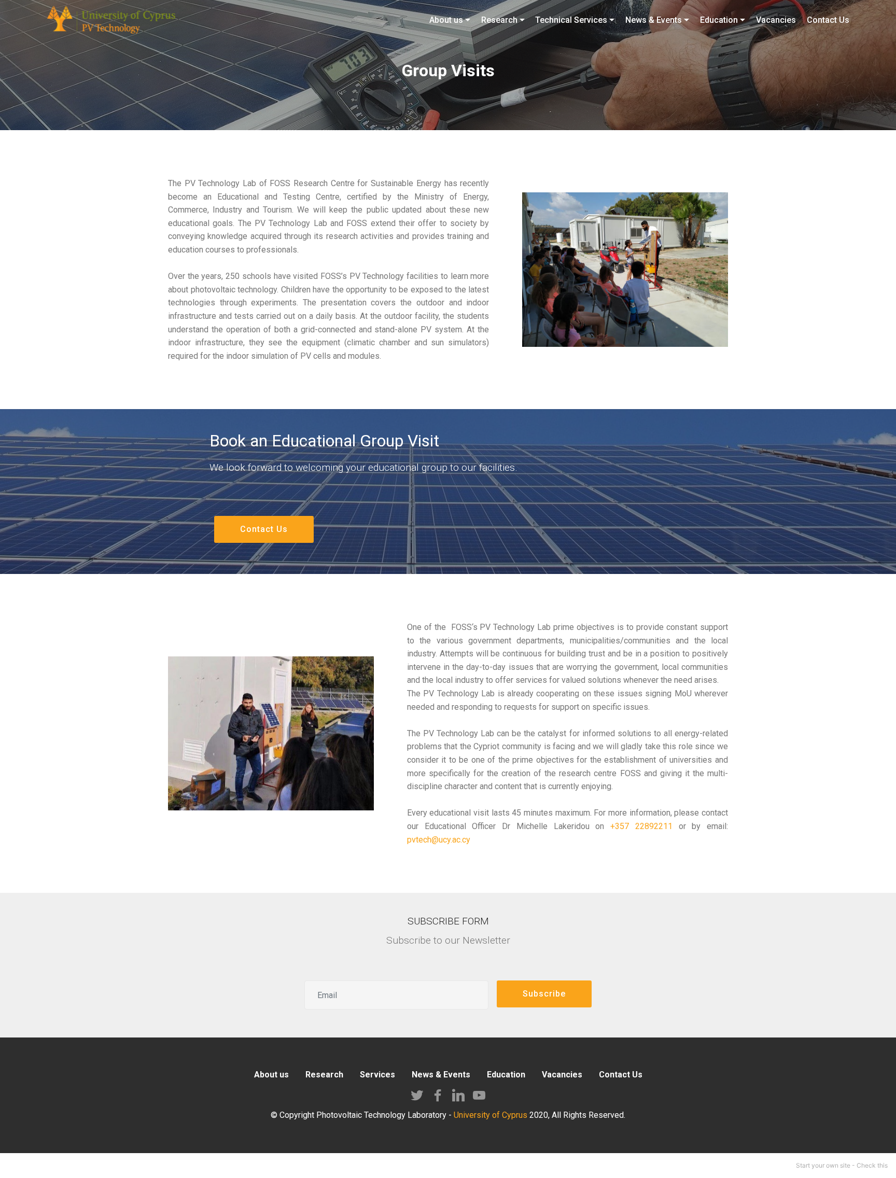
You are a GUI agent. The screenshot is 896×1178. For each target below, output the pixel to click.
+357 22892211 (641, 826)
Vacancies (562, 1074)
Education (506, 1074)
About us (271, 1074)
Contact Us (264, 529)
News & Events (441, 1074)
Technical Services (571, 20)
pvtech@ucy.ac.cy (438, 840)
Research (324, 1074)
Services (377, 1074)
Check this (872, 1165)
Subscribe (544, 994)
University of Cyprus (490, 1115)
